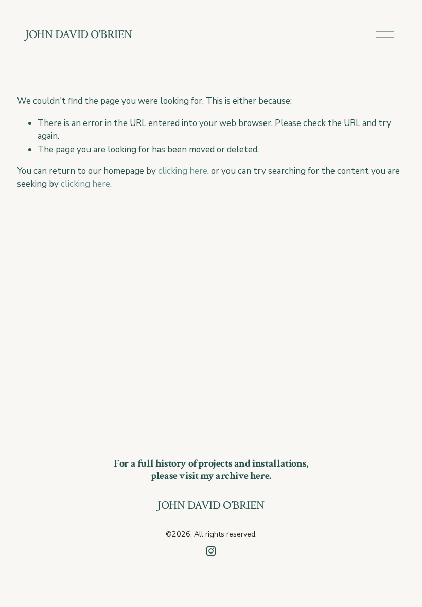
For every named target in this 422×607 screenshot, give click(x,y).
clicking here (182, 171)
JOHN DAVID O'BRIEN (78, 34)
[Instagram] (211, 551)
